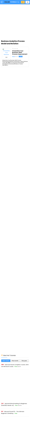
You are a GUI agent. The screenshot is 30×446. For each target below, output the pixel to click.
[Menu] (2, 2)
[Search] (18, 2)
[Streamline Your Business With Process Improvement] (6, 52)
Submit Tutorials (23, 2)
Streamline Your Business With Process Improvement (19, 52)
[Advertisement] (15, 21)
